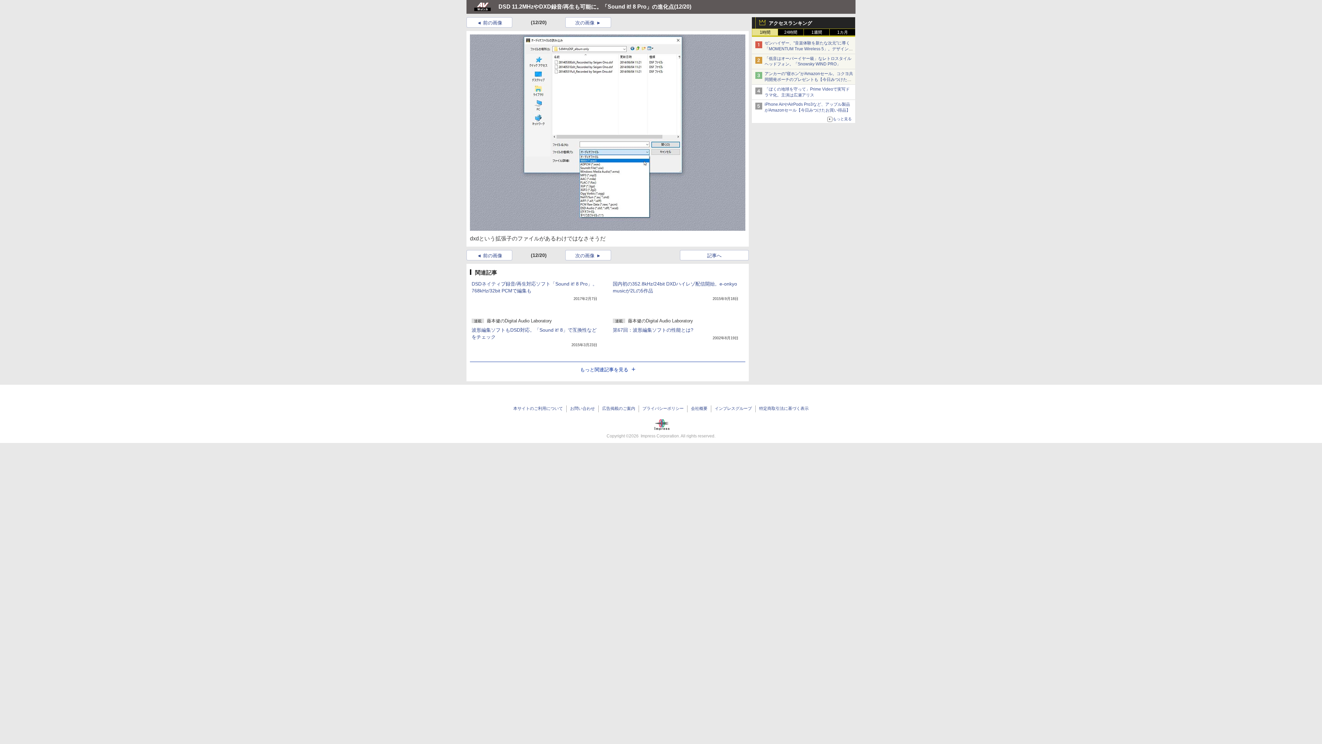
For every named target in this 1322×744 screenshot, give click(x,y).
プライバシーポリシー (663, 408)
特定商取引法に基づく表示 (784, 408)
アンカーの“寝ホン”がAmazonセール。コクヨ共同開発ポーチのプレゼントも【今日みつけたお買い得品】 (809, 79)
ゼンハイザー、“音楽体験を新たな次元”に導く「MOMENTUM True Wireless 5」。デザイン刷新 (809, 49)
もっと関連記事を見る (604, 369)
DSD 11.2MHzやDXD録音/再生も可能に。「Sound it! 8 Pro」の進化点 (586, 7)
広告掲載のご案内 (618, 408)
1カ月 (842, 32)
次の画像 (585, 22)
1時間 (765, 32)
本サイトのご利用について (538, 408)
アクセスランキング (790, 23)
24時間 (790, 32)
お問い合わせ (582, 408)
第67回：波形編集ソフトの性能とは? (653, 330)
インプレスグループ (733, 408)
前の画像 (492, 22)
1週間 (816, 32)
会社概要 (699, 408)
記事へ (714, 255)
